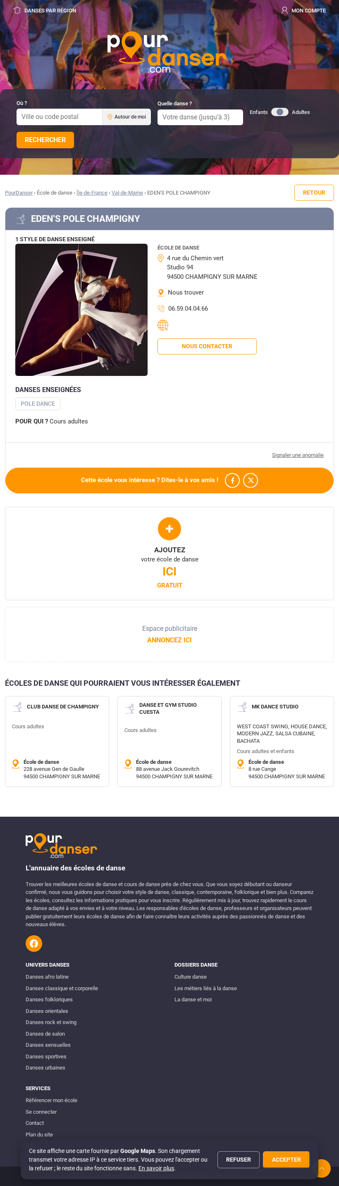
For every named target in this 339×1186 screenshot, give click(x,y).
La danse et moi (193, 999)
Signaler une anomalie (298, 455)
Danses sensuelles (48, 1045)
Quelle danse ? (175, 103)
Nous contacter (207, 346)
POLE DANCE (38, 403)
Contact (35, 1123)
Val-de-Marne (127, 193)
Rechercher (45, 140)
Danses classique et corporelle (62, 988)
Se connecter (41, 1112)
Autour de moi (130, 117)
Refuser (238, 1159)
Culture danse (190, 977)
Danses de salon (45, 1034)
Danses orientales (47, 1011)
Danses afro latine (47, 977)
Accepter (286, 1159)
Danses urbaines (45, 1068)
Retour (314, 192)
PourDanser (19, 193)
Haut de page (321, 1168)
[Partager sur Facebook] (232, 480)
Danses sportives (46, 1056)
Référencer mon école (51, 1100)
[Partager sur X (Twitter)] (250, 480)
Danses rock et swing (51, 1022)
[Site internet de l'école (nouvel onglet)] (164, 325)
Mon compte (308, 10)
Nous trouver (186, 292)
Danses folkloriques (49, 999)
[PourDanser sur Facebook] (34, 943)
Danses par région (49, 10)
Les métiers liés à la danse (205, 988)
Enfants (259, 112)
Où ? (22, 103)
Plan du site (39, 1134)
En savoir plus (156, 1168)
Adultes (301, 112)
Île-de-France (91, 193)
